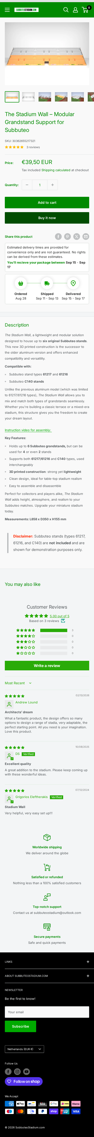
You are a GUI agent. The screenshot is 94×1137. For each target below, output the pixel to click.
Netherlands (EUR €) (20, 1049)
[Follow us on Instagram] (17, 1071)
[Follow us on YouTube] (26, 1071)
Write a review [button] (47, 665)
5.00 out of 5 (59, 616)
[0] (85, 10)
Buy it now (47, 218)
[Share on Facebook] (58, 236)
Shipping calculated (55, 170)
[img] (14, 696)
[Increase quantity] (52, 185)
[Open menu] (7, 10)
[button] (26, 630)
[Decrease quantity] (27, 185)
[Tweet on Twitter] (76, 236)
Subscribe (20, 1026)
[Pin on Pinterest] (67, 236)
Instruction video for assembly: (28, 430)
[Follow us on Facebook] (8, 1071)
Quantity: (12, 185)
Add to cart (47, 202)
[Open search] (66, 9)
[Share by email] (85, 236)
